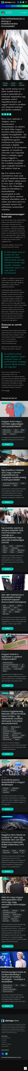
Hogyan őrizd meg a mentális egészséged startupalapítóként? (12, 424)
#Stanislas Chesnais (7, 739)
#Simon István (14, 918)
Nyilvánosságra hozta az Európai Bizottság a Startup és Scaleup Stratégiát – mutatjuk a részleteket (13, 977)
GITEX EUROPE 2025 (5, 1038)
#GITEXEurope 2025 (16, 733)
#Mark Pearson (21, 550)
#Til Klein (12, 552)
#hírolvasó (13, 85)
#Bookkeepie (5, 788)
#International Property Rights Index (10, 664)
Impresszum (3, 1042)
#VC (22, 852)
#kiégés (22, 429)
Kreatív (6, 137)
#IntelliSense (16, 916)
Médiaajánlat (4, 1040)
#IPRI (22, 666)
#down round (6, 850)
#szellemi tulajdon (18, 668)
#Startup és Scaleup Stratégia (9, 989)
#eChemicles (14, 910)
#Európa (11, 545)
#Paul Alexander (6, 485)
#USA (4, 611)
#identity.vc (5, 548)
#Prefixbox (5, 918)
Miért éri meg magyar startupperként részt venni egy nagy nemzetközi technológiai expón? (13, 902)
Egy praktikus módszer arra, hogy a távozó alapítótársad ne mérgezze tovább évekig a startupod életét (13, 475)
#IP (22, 664)
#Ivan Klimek (5, 735)
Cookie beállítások (5, 1046)
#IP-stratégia (6, 666)
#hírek (20, 83)
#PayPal (12, 609)
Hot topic (5, 953)
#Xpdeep (17, 739)
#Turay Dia (13, 790)
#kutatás (5, 550)
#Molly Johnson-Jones (18, 431)
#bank (4, 605)
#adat (4, 545)
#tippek (4, 434)
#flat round (22, 850)
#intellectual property (7, 662)
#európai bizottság (7, 987)
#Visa (10, 611)
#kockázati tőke (6, 852)
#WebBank (17, 611)
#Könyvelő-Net (15, 788)
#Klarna (15, 607)
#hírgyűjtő (5, 85)
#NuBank (5, 609)
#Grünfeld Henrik (6, 916)
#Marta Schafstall (6, 431)
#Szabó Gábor (6, 920)
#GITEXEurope (6, 733)
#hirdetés (13, 83)
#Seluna (4, 552)
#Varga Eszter (16, 920)
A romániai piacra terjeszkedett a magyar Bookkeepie (13, 782)
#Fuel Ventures (20, 545)
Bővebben (7, 444)
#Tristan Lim (12, 434)
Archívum (25, 12)
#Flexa (16, 429)
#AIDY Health (5, 910)
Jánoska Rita (9, 12)
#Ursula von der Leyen (7, 991)
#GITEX (12, 729)
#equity (23, 483)
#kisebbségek (14, 548)
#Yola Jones (20, 552)
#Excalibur (5, 729)
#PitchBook (15, 852)
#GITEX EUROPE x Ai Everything (9, 731)
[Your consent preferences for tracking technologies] (25, 1068)
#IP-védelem (14, 666)
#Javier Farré (14, 735)
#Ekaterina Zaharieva (7, 985)
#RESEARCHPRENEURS (17, 737)
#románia (5, 790)
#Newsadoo (21, 85)
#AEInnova (5, 726)
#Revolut (19, 609)
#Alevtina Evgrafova (15, 726)
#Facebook (5, 83)
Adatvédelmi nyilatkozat (6, 1044)
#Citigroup (11, 605)
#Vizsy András (6, 792)
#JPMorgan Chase (6, 607)
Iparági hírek (5, 576)
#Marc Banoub (6, 737)
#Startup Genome (6, 668)
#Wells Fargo (5, 613)
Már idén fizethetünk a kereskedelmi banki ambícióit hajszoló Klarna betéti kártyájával (13, 598)
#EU (16, 985)
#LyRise (22, 735)
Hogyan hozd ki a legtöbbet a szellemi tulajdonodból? (11, 656)
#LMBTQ (12, 550)
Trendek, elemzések (7, 509)
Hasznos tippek (6, 403)
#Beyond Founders (7, 429)
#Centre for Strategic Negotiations (10, 483)
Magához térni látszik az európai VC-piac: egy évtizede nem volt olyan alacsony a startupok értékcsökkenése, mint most (13, 841)
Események (5, 693)
